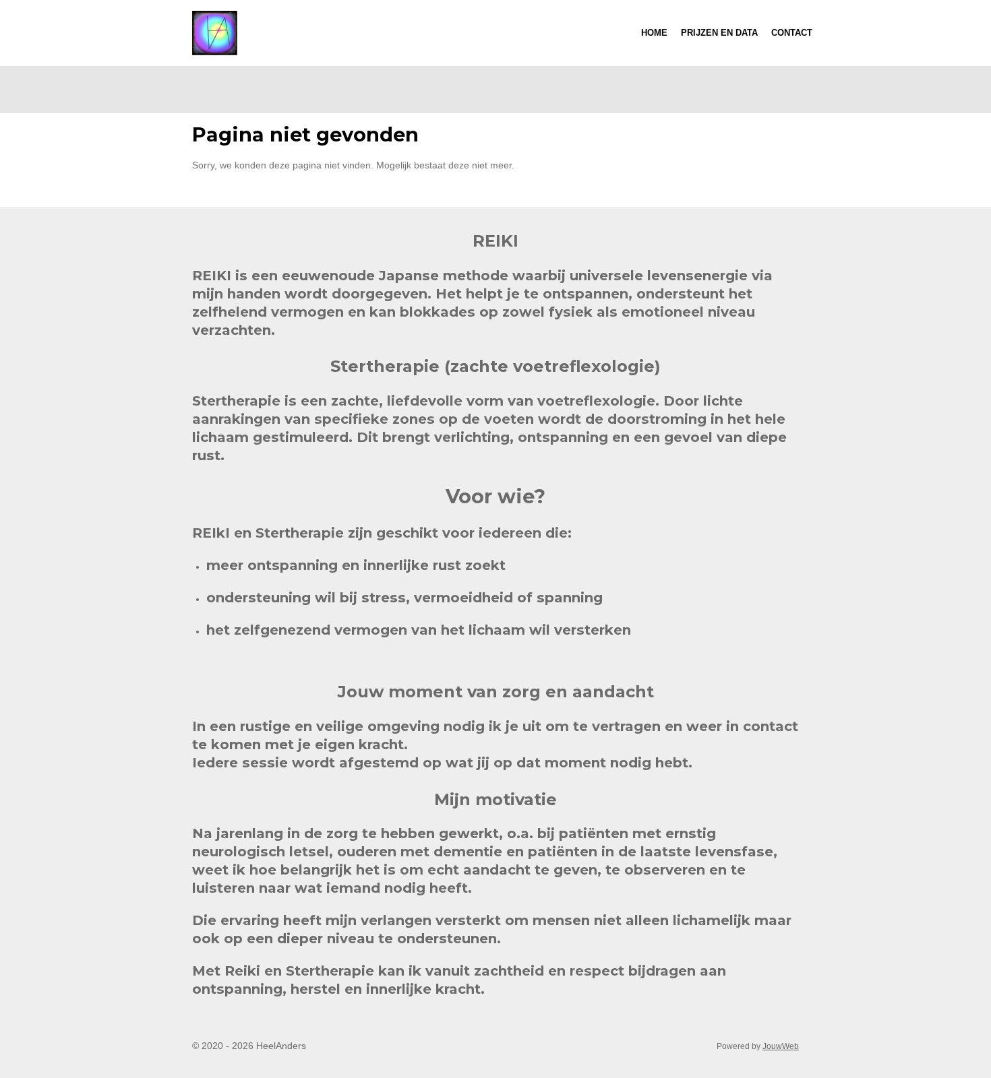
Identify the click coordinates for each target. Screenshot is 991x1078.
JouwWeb (780, 1046)
